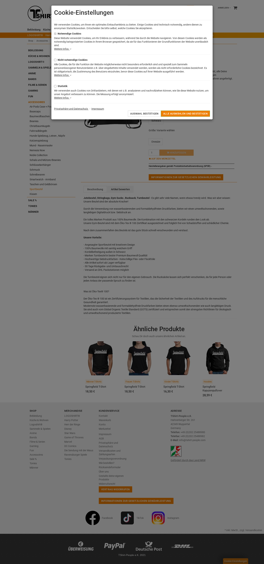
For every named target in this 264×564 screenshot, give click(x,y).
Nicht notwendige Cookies (72, 59)
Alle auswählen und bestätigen (185, 113)
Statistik (62, 86)
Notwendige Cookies (69, 33)
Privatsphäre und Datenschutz (71, 108)
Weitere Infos (62, 48)
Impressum (97, 108)
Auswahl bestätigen (144, 113)
